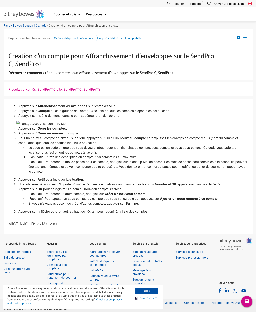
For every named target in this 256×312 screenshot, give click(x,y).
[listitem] (220, 290)
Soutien (179, 4)
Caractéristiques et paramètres (73, 38)
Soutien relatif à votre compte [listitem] (104, 277)
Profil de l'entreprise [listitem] (17, 251)
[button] (146, 298)
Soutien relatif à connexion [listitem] (143, 281)
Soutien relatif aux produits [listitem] (145, 253)
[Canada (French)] (250, 3)
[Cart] (209, 3)
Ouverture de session (229, 4)
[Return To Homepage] (24, 14)
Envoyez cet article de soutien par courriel (238, 37)
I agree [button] (146, 290)
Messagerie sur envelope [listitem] (143, 272)
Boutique (196, 4)
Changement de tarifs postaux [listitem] (147, 262)
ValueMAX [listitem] (96, 270)
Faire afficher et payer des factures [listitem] (105, 253)
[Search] (168, 3)
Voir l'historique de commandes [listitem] (102, 262)
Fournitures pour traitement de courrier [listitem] (61, 275)
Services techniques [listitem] (189, 251)
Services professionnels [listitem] (192, 257)
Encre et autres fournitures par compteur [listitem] (57, 255)
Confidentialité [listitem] (194, 303)
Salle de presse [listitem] (14, 257)
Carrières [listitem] (10, 263)
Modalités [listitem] (171, 303)
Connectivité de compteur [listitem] (57, 266)
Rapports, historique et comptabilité (119, 38)
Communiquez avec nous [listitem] (17, 270)
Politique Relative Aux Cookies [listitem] (232, 303)
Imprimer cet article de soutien (245, 37)
